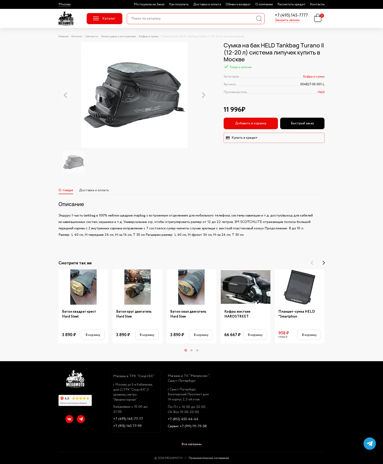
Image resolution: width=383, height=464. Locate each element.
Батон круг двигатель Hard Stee (134, 314)
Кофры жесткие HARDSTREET (237, 314)
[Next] (323, 262)
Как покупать (179, 4)
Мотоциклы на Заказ (149, 4)
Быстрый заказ (302, 123)
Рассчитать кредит (291, 4)
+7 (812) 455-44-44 (183, 419)
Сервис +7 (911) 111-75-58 (187, 426)
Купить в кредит (245, 137)
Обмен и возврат (238, 4)
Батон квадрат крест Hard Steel (79, 314)
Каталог (108, 18)
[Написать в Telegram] (369, 443)
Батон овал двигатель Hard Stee (188, 314)
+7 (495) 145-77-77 (128, 419)
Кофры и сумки (313, 76)
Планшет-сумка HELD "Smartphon (296, 314)
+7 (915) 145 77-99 (127, 426)
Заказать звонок (287, 20)
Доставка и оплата (207, 4)
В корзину (93, 334)
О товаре (66, 190)
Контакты (317, 4)
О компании (264, 4)
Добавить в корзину (250, 123)
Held (321, 92)
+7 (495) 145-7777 (291, 15)
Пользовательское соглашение (209, 458)
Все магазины (192, 444)
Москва (64, 4)
